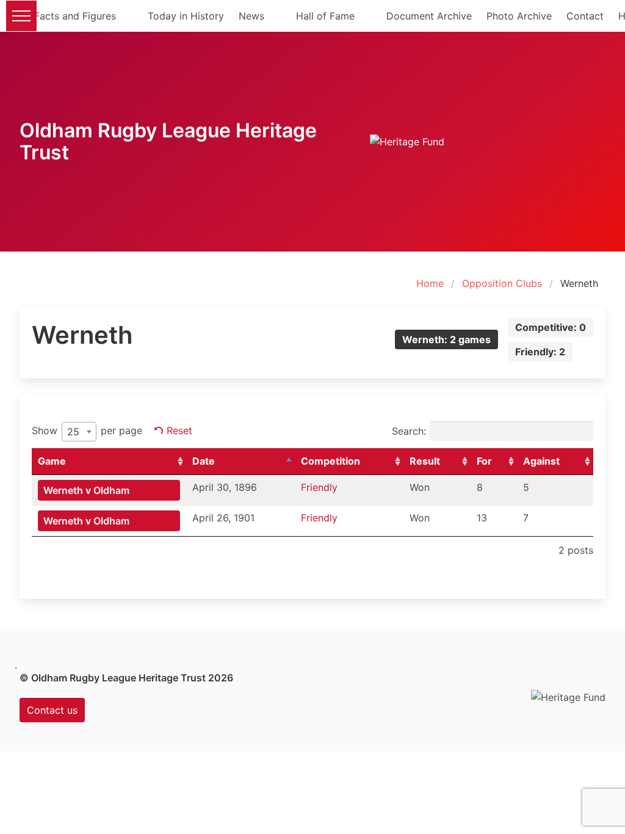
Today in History (186, 16)
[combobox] (79, 431)
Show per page (87, 431)
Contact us (52, 710)
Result (425, 461)
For (484, 461)
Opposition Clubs (502, 283)
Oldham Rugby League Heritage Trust (168, 141)
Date (203, 461)
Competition (330, 461)
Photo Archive (519, 16)
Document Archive (429, 16)
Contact (585, 16)
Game (52, 461)
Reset (179, 430)
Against (541, 461)
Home (430, 283)
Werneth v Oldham (86, 490)
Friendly (319, 487)
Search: (409, 431)
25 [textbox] (73, 432)
